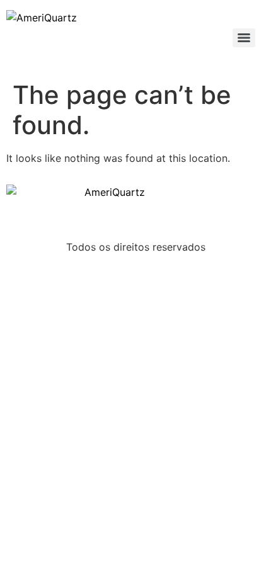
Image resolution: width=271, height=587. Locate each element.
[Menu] (244, 37)
